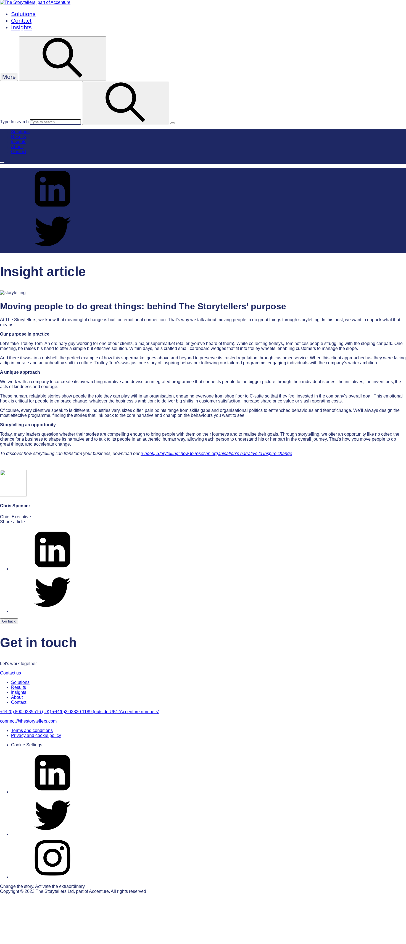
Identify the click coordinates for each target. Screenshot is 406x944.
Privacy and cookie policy (36, 735)
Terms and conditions (32, 730)
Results (18, 136)
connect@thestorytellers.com (28, 721)
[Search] (125, 103)
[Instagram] (52, 877)
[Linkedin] (52, 791)
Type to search (14, 121)
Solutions (23, 14)
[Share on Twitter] (52, 250)
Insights (21, 27)
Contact (21, 20)
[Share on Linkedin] (52, 208)
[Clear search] (172, 123)
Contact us (10, 673)
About (17, 146)
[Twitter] (52, 834)
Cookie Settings (26, 744)
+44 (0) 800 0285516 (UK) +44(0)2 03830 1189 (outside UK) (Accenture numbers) (79, 711)
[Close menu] (2, 162)
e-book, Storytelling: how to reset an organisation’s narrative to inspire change (216, 453)
